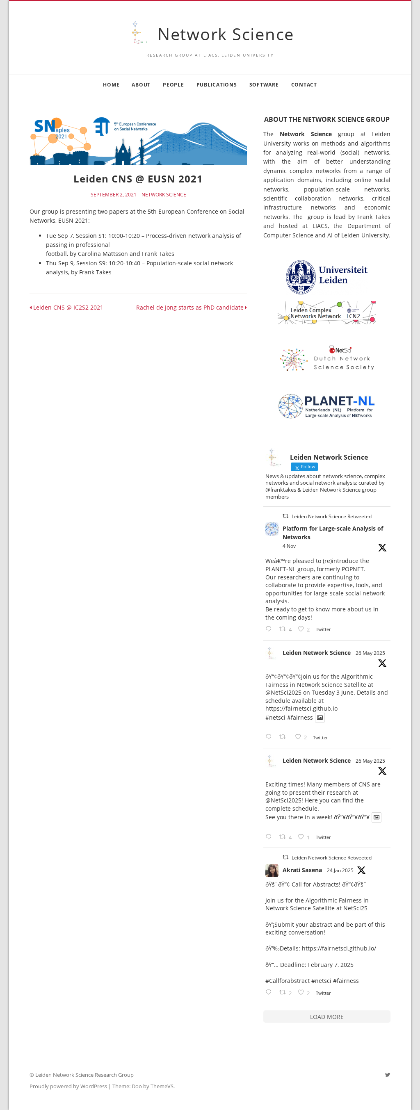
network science (164, 195)
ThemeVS (162, 1086)
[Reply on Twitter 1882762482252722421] (270, 992)
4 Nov (289, 545)
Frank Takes (373, 217)
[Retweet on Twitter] (285, 516)
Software (264, 84)
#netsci (275, 717)
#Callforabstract (287, 981)
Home (111, 84)
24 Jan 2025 (340, 870)
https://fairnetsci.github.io (301, 708)
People (173, 84)
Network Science (226, 34)
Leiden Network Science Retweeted (332, 516)
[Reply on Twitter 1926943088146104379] (270, 737)
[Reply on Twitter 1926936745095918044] (270, 837)
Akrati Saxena (302, 870)
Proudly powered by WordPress (68, 1086)
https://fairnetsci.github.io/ (339, 948)
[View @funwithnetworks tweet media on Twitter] (320, 718)
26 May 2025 (370, 653)
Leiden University (365, 235)
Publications (216, 84)
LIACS (320, 226)
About (141, 84)
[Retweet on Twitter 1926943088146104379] (284, 737)
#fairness (300, 717)
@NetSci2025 (283, 692)
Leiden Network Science (317, 652)
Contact (304, 84)
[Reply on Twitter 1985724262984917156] (270, 629)
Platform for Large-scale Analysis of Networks (333, 532)
